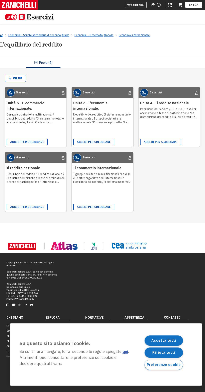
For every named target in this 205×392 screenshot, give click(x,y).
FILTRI (17, 78)
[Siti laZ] (170, 5)
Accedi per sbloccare (27, 142)
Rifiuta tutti (163, 352)
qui (125, 351)
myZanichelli (136, 5)
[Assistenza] (153, 5)
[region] (106, 354)
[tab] (43, 62)
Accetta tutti (163, 340)
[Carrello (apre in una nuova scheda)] (180, 5)
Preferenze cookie (164, 364)
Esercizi (40, 16)
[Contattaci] (159, 5)
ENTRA (193, 5)
